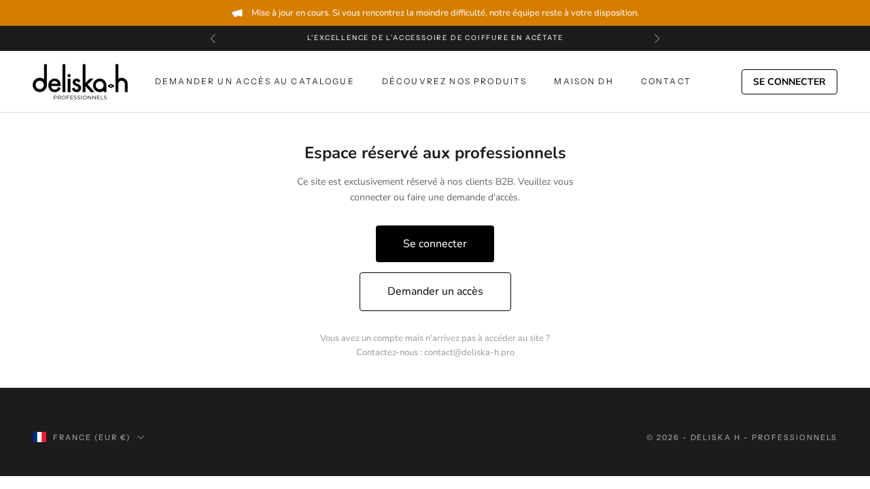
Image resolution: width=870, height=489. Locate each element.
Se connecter (789, 81)
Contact (666, 81)
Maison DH (583, 81)
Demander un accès (435, 291)
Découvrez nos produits (454, 81)
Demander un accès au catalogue (255, 81)
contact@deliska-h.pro (469, 352)
